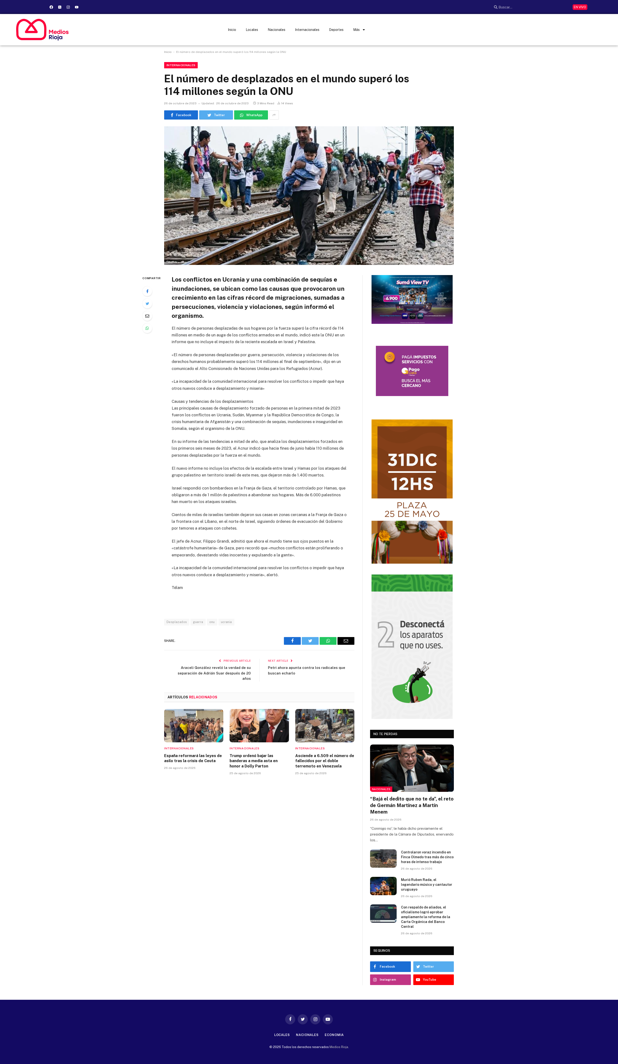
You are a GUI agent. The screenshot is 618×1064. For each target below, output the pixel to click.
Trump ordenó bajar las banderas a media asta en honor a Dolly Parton (254, 761)
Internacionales (307, 30)
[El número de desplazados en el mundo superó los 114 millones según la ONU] (309, 195)
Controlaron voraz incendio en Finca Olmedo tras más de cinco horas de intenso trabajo (427, 857)
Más (356, 30)
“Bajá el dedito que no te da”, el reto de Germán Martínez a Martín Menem (412, 805)
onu (212, 622)
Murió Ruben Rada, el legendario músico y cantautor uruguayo (426, 884)
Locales (252, 30)
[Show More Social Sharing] (274, 115)
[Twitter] (147, 303)
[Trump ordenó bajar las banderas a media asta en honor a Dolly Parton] (259, 725)
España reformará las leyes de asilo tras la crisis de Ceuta (193, 758)
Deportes (336, 30)
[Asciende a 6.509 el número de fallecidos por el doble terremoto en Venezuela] (324, 725)
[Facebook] (51, 7)
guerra (198, 622)
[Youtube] (76, 7)
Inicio (232, 30)
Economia (334, 1035)
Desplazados (177, 622)
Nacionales (276, 30)
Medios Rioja (339, 1047)
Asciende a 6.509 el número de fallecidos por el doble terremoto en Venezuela (324, 761)
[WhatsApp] (147, 328)
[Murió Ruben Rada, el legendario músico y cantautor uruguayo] (383, 886)
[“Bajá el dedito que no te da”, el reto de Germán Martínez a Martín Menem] (412, 768)
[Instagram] (68, 7)
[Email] (147, 316)
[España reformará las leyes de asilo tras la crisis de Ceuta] (193, 725)
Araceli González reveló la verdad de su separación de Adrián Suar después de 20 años (214, 673)
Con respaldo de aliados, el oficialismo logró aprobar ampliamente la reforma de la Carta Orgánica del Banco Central (425, 917)
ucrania (226, 622)
